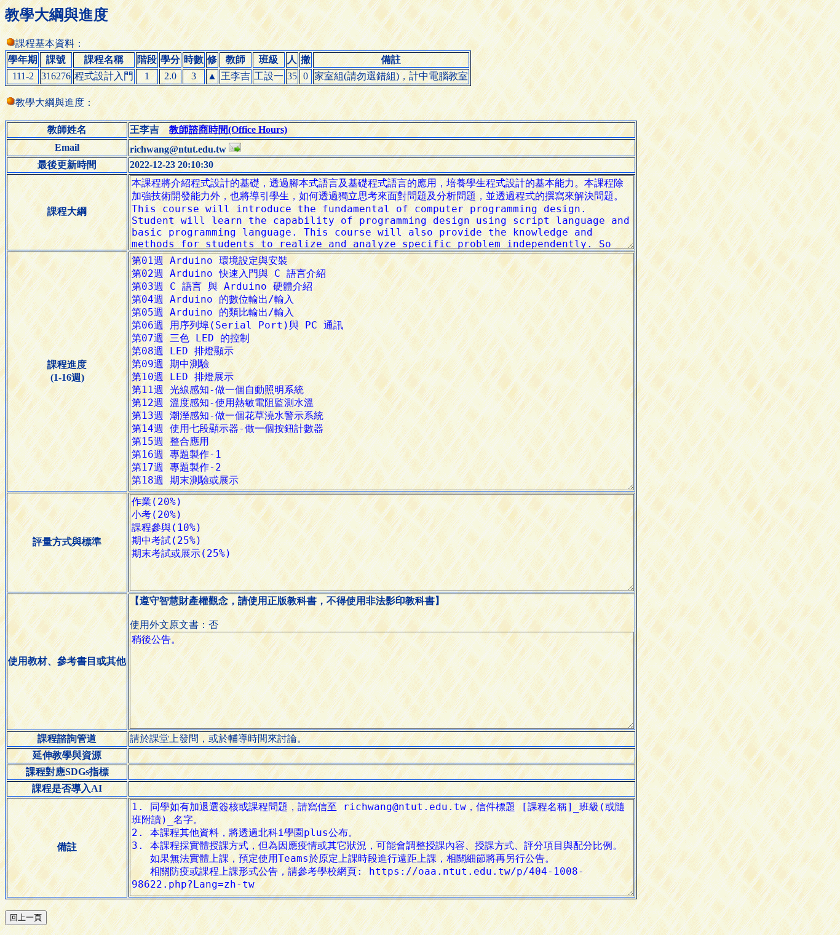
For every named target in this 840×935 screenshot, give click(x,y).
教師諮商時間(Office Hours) (228, 129)
